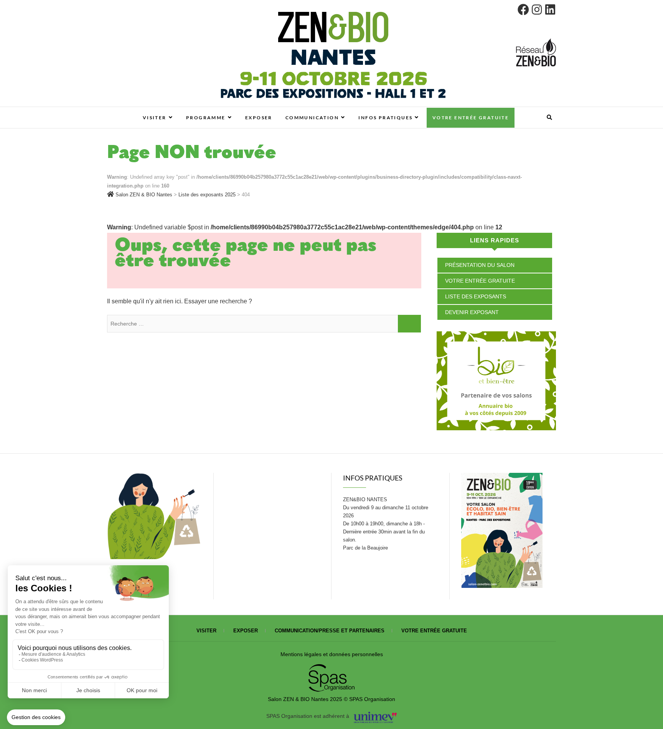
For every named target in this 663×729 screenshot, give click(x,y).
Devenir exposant (472, 312)
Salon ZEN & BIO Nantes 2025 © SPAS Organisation (331, 699)
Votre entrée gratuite (470, 117)
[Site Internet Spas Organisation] (331, 668)
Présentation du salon (480, 265)
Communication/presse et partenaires (329, 631)
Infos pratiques (385, 117)
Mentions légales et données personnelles (331, 654)
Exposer (258, 117)
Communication (312, 117)
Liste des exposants (475, 296)
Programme (206, 117)
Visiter (155, 117)
